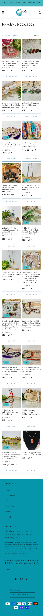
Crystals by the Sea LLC (18, 612)
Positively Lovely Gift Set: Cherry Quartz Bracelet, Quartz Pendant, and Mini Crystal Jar (11, 64)
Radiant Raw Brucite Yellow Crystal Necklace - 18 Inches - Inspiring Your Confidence (11, 456)
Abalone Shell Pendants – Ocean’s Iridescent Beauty (31, 105)
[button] (3, 12)
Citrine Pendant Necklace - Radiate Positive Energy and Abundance (11, 274)
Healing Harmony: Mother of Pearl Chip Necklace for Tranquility (31, 412)
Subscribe (8, 517)
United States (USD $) (20, 595)
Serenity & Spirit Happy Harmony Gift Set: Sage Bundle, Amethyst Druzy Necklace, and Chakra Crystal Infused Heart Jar (11, 325)
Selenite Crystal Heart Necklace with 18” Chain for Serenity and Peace (11, 105)
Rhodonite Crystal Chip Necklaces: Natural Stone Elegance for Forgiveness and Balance (31, 324)
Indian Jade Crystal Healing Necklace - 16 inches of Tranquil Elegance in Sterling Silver (10, 232)
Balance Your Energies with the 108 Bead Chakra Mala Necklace (31, 369)
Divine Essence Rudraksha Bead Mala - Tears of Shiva (11, 412)
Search (7, 490)
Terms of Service (11, 501)
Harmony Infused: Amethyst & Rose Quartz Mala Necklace (11, 145)
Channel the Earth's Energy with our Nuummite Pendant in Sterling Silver (10, 188)
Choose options (11, 76)
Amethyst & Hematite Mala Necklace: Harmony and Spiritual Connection (11, 369)
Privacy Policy (10, 506)
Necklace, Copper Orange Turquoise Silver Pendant (31, 454)
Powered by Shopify (29, 612)
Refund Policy (10, 495)
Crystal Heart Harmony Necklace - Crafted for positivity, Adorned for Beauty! (31, 64)
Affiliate (8, 512)
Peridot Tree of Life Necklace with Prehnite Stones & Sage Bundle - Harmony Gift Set (31, 231)
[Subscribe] (35, 569)
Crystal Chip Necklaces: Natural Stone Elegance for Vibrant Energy (31, 145)
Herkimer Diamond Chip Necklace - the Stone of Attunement (31, 187)
